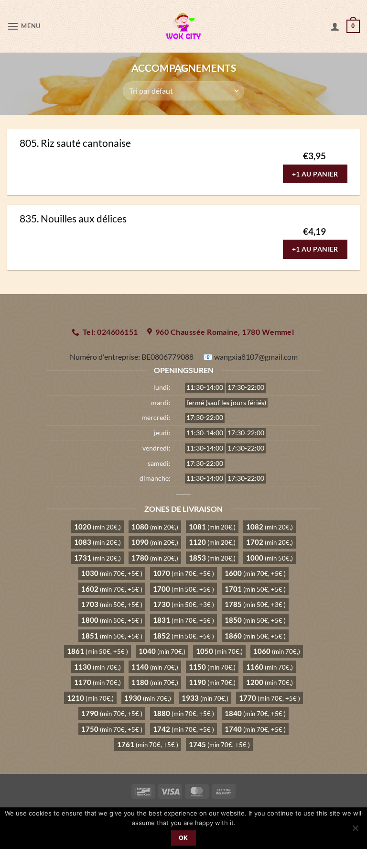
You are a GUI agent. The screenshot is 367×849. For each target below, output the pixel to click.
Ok (183, 837)
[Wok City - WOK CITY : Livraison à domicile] (183, 26)
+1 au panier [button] (315, 174)
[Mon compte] (335, 26)
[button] (24, 26)
